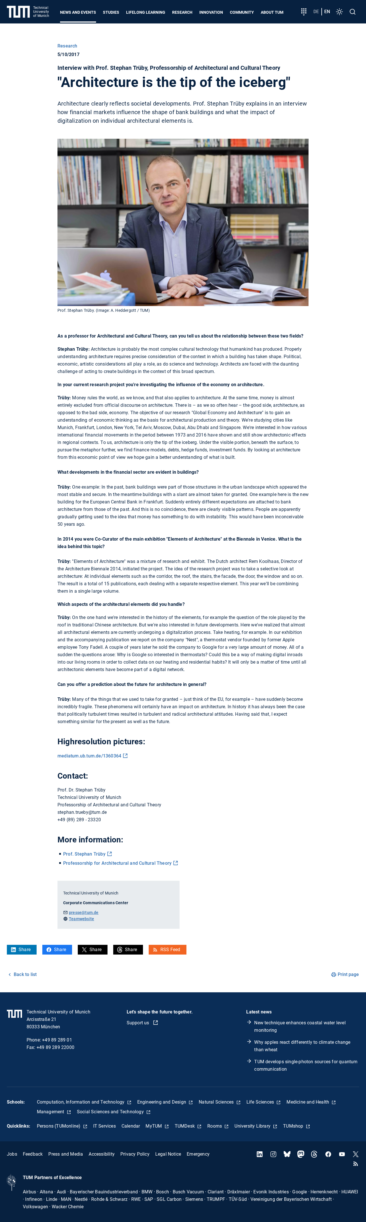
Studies (111, 12)
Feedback (33, 1154)
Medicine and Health (308, 1102)
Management (51, 1111)
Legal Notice (168, 1154)
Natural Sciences (217, 1102)
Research (182, 12)
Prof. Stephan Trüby (84, 854)
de (316, 11)
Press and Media (65, 1154)
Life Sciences (260, 1102)
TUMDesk (185, 1126)
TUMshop (294, 1126)
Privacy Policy (135, 1154)
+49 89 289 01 (57, 1040)
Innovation (211, 12)
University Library (253, 1126)
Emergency (198, 1154)
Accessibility (102, 1154)
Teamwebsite (81, 918)
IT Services (104, 1126)
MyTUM (154, 1126)
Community (242, 12)
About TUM (272, 12)
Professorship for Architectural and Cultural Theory (117, 863)
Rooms (215, 1126)
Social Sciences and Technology (111, 1111)
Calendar (131, 1126)
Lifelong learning (145, 12)
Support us (138, 1022)
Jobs (12, 1154)
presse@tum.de (84, 912)
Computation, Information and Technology (81, 1102)
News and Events (78, 12)
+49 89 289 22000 (55, 1047)
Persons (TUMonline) (59, 1126)
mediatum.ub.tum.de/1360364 (89, 756)
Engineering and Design (162, 1102)
